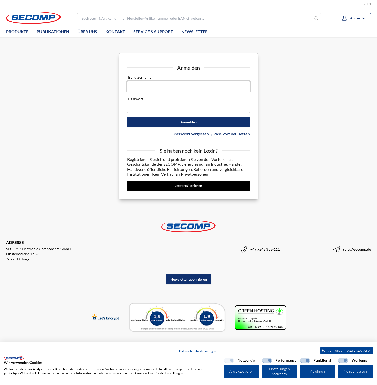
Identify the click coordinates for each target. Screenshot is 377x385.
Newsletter (194, 31)
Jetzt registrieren (188, 185)
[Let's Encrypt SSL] (105, 317)
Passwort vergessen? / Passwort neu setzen (212, 133)
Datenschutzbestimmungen (197, 351)
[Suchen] (316, 18)
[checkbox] (229, 360)
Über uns (87, 31)
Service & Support (153, 31)
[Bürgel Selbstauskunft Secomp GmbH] (177, 317)
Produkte (17, 31)
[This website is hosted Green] (260, 317)
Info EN (366, 4)
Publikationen (53, 31)
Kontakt (115, 31)
